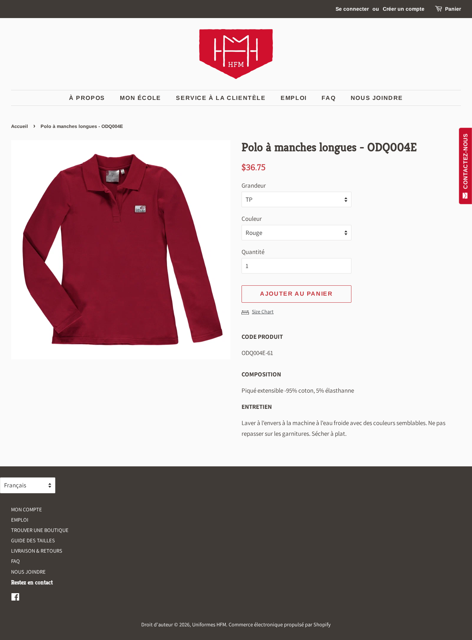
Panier (453, 9)
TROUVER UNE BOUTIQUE (40, 529)
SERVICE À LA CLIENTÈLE (221, 98)
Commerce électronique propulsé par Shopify (280, 624)
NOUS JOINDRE (28, 571)
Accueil (19, 126)
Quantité (253, 252)
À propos (87, 98)
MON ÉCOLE (140, 98)
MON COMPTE (26, 509)
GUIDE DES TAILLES (33, 540)
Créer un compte (403, 9)
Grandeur (254, 185)
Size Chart (263, 311)
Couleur (252, 219)
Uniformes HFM (209, 624)
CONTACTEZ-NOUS (465, 162)
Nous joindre (377, 98)
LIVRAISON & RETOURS (36, 550)
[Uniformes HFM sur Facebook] (15, 598)
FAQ (329, 98)
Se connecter (352, 9)
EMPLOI (294, 98)
